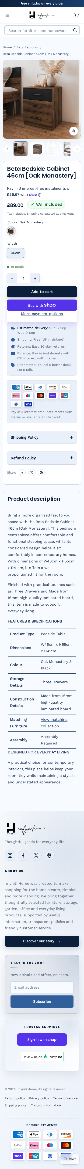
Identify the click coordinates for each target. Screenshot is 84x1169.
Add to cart (42, 291)
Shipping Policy (24, 437)
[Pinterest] (49, 855)
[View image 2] (37, 149)
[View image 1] (21, 148)
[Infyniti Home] (42, 15)
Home (7, 47)
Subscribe (42, 1001)
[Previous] (7, 149)
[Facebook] (23, 855)
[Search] (75, 30)
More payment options (42, 313)
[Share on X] (31, 472)
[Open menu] (7, 15)
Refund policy (15, 1098)
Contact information (46, 1105)
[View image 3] (54, 149)
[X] (36, 855)
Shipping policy (16, 1105)
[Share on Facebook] (22, 472)
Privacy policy (39, 1098)
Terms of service (65, 1098)
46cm (15, 253)
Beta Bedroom (27, 47)
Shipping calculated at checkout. (50, 213)
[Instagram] (10, 855)
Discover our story (42, 941)
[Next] (77, 149)
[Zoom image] (73, 131)
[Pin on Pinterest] (41, 472)
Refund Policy (23, 458)
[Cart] (76, 15)
